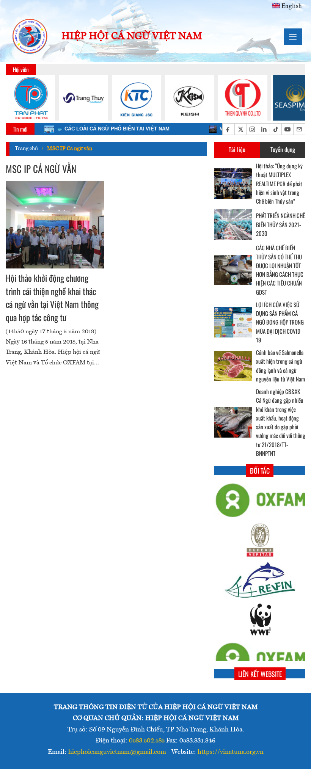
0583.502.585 (147, 741)
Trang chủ (26, 148)
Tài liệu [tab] (237, 149)
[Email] (299, 129)
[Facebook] (228, 129)
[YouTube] (287, 129)
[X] (240, 129)
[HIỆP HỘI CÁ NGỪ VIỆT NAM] (30, 37)
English (291, 5)
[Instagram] (252, 129)
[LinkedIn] (264, 129)
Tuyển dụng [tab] (282, 149)
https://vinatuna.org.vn (231, 752)
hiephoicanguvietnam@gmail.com (117, 752)
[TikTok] (275, 129)
